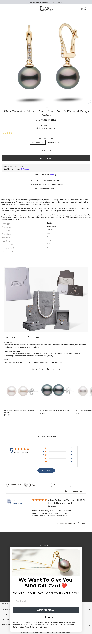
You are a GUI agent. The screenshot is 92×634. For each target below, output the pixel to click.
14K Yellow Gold (37, 142)
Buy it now (46, 158)
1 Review (16, 133)
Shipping (38, 128)
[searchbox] (15, 485)
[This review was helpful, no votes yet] (78, 523)
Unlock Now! (46, 610)
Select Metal (46, 138)
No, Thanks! (46, 617)
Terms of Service (39, 627)
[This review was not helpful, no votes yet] (83, 523)
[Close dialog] (79, 549)
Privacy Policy (24, 627)
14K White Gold (53, 142)
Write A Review (46, 470)
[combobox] (39, 485)
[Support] (82, 8)
